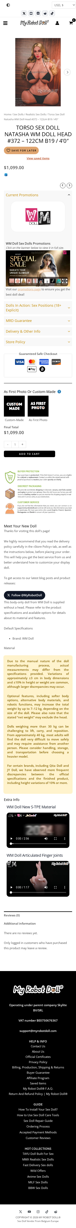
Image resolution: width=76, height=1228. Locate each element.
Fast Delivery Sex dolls (38, 1165)
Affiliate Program (38, 1078)
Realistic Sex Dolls (36, 114)
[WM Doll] (38, 216)
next (67, 72)
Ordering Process (38, 1126)
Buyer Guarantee (38, 1072)
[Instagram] (38, 1211)
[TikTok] (52, 13)
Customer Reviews (38, 1138)
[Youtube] (31, 13)
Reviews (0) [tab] (12, 915)
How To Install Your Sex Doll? (38, 1109)
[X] (20, 1211)
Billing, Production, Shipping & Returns (38, 1067)
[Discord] (38, 13)
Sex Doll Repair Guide (38, 1121)
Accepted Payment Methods (38, 1132)
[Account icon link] (57, 23)
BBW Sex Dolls (38, 1188)
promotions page (29, 289)
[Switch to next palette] (8, 5)
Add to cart (29, 454)
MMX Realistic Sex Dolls (38, 1159)
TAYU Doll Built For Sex (38, 1154)
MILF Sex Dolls (38, 1182)
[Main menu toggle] (5, 23)
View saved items (38, 158)
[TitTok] (47, 1211)
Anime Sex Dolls (38, 1176)
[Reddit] (45, 13)
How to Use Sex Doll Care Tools (38, 1115)
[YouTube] (29, 1211)
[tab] (38, 245)
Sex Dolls (18, 114)
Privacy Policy (38, 1062)
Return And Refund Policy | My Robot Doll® (38, 1094)
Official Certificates (38, 1057)
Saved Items (38, 1083)
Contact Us (38, 1046)
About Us (38, 1051)
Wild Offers (38, 1171)
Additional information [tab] (20, 923)
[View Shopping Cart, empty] (70, 23)
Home (7, 114)
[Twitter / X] (24, 13)
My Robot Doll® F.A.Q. (38, 1088)
